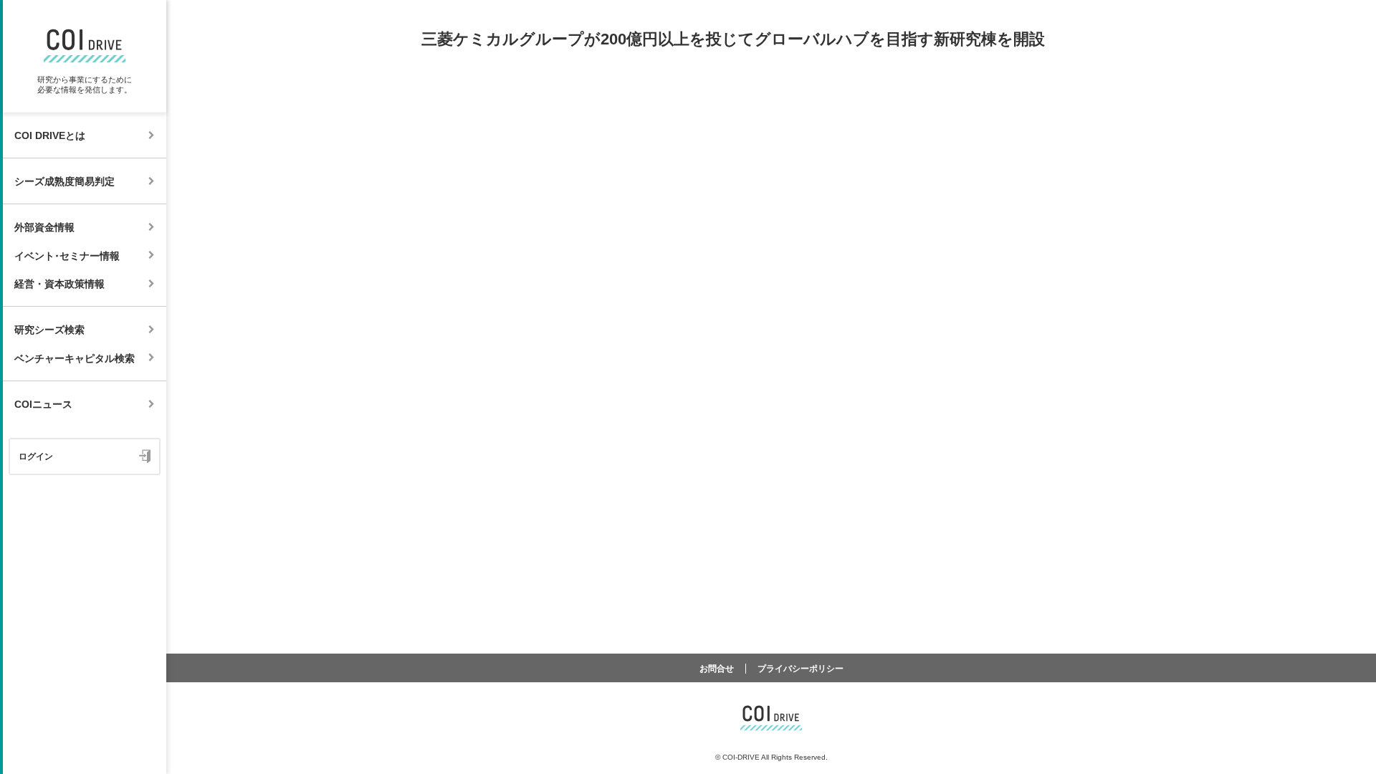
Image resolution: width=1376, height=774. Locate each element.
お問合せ (716, 669)
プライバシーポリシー (801, 669)
